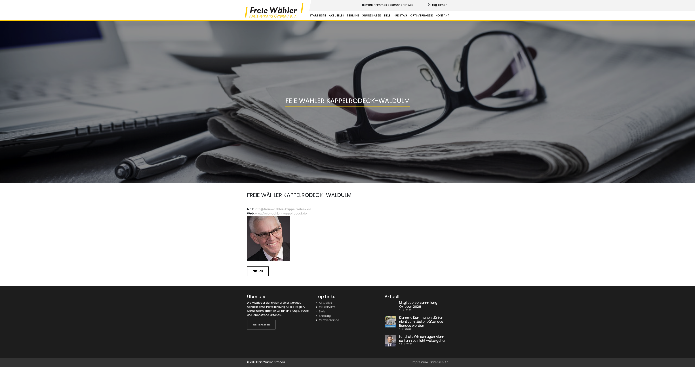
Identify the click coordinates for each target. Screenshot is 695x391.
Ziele (387, 15)
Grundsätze (371, 15)
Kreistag (400, 15)
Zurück (257, 271)
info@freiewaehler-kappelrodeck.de (282, 209)
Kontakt (442, 15)
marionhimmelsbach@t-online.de (389, 5)
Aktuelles (336, 15)
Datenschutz (439, 362)
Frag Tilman (438, 5)
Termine (353, 15)
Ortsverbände (421, 15)
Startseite (317, 15)
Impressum (420, 362)
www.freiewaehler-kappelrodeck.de (281, 213)
